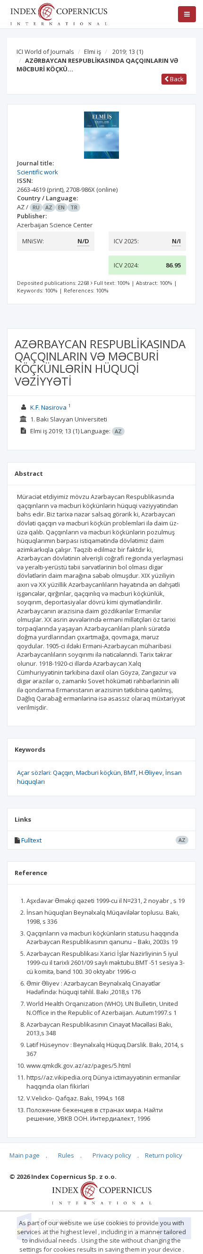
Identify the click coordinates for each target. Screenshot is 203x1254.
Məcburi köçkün (98, 772)
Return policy (163, 1155)
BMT (130, 772)
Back (176, 79)
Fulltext (31, 840)
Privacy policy (112, 1155)
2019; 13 (127, 51)
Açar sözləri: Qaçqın (45, 772)
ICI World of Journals (45, 51)
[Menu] (187, 14)
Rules (66, 1155)
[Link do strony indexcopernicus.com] (102, 1192)
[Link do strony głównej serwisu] (58, 13)
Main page (24, 1155)
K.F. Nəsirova (48, 407)
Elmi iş (92, 51)
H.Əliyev (150, 772)
